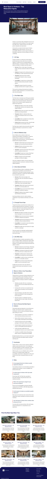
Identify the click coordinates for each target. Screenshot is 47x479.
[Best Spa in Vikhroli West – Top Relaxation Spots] (8, 462)
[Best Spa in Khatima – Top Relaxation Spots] (8, 445)
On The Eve (6, 2)
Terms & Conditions (39, 475)
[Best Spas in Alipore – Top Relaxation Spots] (39, 462)
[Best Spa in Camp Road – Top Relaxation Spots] (8, 428)
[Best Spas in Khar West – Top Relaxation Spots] (39, 428)
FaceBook (27, 471)
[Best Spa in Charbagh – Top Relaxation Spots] (23, 462)
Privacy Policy (38, 476)
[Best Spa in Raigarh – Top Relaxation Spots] (39, 445)
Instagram (27, 470)
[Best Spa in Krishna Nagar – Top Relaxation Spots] (23, 428)
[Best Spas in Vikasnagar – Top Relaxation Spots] (23, 445)
